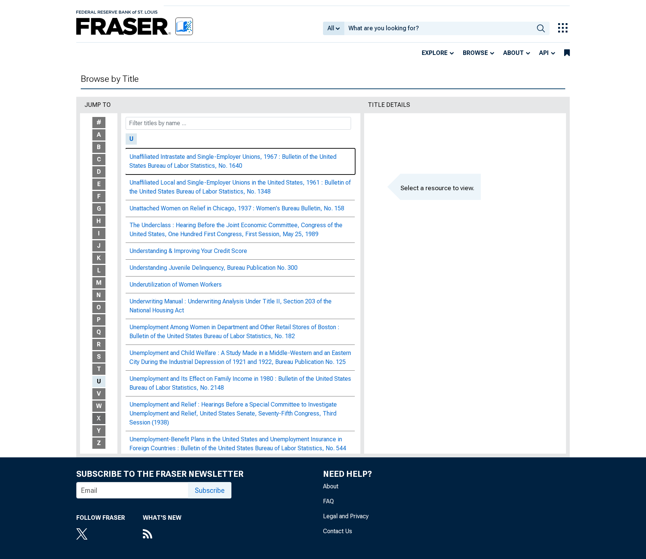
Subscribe (210, 490)
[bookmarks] (567, 53)
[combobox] (438, 28)
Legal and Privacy (346, 516)
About (513, 52)
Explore (434, 52)
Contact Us (337, 531)
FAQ (328, 501)
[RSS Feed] (162, 534)
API (544, 52)
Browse (475, 52)
